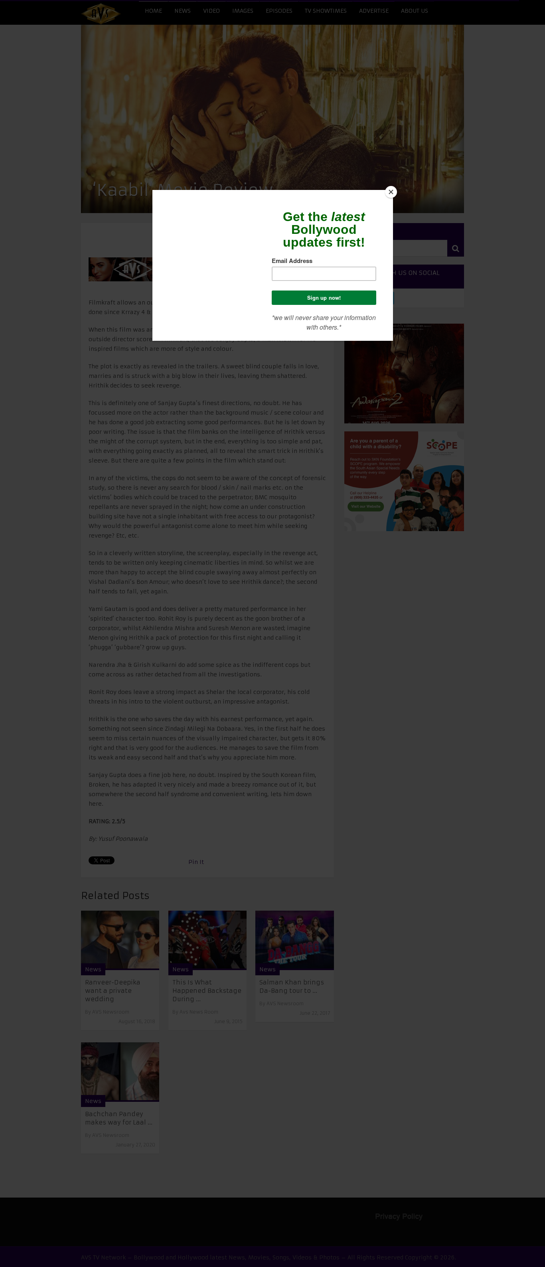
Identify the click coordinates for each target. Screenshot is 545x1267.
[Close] (391, 192)
